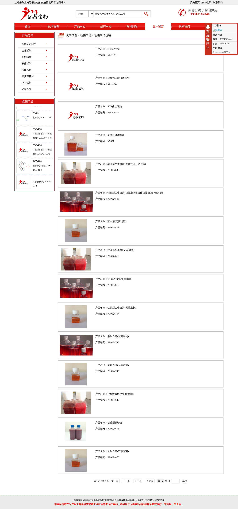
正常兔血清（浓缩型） (120, 77)
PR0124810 (113, 285)
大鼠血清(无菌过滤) (118, 365)
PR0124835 (113, 199)
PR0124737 (113, 313)
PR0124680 (113, 400)
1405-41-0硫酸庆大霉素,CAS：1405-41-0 (42, 157)
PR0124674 (113, 428)
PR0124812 (113, 227)
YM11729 (112, 84)
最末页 (149, 481)
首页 (27, 26)
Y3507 (111, 141)
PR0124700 (113, 371)
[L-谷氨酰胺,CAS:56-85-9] (23, 174)
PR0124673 (113, 457)
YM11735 (112, 55)
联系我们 (218, 2)
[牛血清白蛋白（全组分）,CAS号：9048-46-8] (23, 142)
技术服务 (53, 26)
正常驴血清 (114, 49)
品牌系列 (26, 89)
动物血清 (85, 35)
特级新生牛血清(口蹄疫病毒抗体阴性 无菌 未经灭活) (136, 192)
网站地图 (160, 500)
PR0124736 (113, 342)
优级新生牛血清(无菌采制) (122, 307)
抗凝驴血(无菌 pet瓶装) (120, 279)
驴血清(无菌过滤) (117, 221)
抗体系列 (26, 70)
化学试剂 (26, 83)
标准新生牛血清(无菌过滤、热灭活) (127, 164)
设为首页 (195, 2)
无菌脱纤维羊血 (116, 135)
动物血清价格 (102, 35)
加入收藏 (206, 2)
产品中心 (79, 26)
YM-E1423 (113, 112)
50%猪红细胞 (115, 106)
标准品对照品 (29, 44)
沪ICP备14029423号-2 (146, 500)
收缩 (209, 37)
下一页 (138, 481)
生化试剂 (26, 50)
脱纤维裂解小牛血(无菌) (121, 394)
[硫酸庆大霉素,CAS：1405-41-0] (23, 158)
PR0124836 (113, 170)
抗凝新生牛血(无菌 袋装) (121, 250)
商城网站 (132, 26)
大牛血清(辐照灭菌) (118, 451)
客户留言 (158, 26)
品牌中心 (106, 26)
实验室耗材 (28, 76)
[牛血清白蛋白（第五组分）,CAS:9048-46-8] (23, 126)
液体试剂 (26, 63)
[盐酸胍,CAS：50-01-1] (23, 110)
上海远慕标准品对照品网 (105, 500)
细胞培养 (26, 57)
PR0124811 (113, 256)
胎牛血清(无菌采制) (118, 336)
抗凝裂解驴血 (115, 422)
